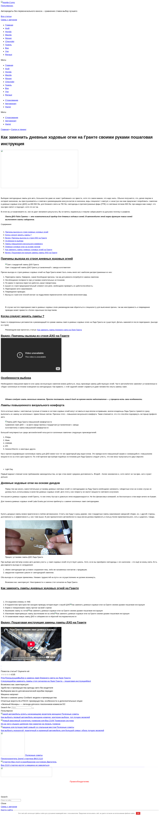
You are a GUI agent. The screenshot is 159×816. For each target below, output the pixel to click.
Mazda (8, 35)
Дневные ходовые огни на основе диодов (22, 247)
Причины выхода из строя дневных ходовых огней (26, 232)
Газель (8, 45)
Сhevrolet (9, 41)
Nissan (8, 38)
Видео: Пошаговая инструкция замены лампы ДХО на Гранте (31, 253)
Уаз (7, 51)
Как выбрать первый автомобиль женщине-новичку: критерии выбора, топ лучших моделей (45, 717)
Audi (7, 28)
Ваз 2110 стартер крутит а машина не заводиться (25, 765)
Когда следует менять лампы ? (18, 235)
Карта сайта (7, 810)
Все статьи (6, 16)
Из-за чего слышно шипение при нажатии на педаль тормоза (30, 724)
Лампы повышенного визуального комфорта (24, 244)
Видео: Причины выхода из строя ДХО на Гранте (26, 238)
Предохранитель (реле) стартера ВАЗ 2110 (22, 758)
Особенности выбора (14, 241)
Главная (9, 25)
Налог (8, 107)
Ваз (7, 48)
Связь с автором (9, 20)
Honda (8, 32)
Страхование (11, 100)
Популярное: (7, 6)
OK (138, 813)
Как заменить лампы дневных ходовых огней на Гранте (28, 250)
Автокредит (10, 103)
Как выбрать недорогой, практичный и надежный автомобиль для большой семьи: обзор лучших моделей (52, 730)
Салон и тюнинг (18, 129)
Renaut (8, 54)
